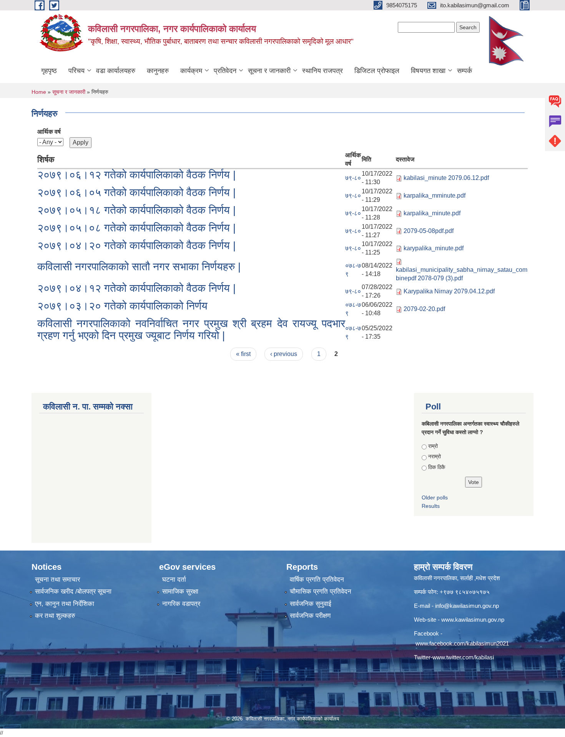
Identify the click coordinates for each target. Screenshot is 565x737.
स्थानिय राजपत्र (322, 71)
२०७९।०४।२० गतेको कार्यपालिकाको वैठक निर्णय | (136, 245)
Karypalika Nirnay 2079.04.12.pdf (449, 291)
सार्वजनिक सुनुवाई (310, 603)
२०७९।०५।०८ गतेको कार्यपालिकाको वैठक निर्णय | (136, 228)
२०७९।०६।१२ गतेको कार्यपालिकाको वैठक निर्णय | (136, 175)
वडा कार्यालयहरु (115, 71)
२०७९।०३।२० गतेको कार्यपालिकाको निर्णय (122, 306)
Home (39, 92)
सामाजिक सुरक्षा (180, 591)
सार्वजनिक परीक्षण (310, 615)
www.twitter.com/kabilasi (463, 657)
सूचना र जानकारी (269, 71)
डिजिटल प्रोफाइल (376, 71)
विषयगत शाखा (428, 71)
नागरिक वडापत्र (181, 603)
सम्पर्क (464, 71)
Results (431, 506)
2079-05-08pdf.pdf (429, 231)
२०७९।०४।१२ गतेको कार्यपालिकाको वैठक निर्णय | (136, 288)
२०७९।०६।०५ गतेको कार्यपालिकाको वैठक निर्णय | (136, 192)
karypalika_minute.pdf (434, 248)
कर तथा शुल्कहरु (55, 615)
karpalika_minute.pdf (432, 213)
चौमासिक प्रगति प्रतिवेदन (320, 591)
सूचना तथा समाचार (57, 579)
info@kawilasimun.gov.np (467, 605)
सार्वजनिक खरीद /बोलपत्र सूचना (73, 591)
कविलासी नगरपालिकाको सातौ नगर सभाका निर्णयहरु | (139, 267)
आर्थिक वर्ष (49, 131)
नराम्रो (434, 456)
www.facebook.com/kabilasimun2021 (462, 643)
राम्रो (433, 446)
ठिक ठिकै (436, 467)
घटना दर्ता (174, 579)
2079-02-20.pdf (424, 309)
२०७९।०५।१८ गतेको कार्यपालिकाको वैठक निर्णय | (136, 210)
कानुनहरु (158, 71)
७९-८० (353, 178)
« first (243, 354)
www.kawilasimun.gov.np (472, 619)
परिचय (76, 71)
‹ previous (283, 354)
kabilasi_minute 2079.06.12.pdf (446, 178)
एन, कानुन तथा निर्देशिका (64, 603)
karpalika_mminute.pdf (434, 195)
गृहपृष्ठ (49, 71)
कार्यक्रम (191, 71)
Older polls (435, 497)
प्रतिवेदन (225, 71)
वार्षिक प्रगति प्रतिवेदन (317, 579)
